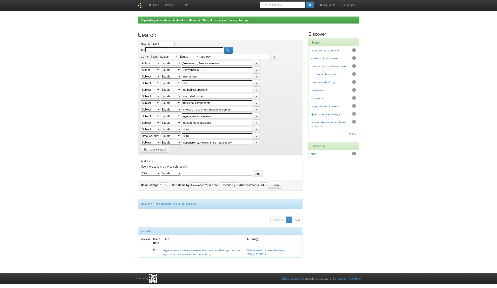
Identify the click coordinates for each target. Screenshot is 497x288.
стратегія (317, 98)
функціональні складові (326, 114)
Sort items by (180, 185)
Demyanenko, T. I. (258, 254)
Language (348, 5)
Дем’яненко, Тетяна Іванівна (265, 250)
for (143, 50)
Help (185, 5)
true (313, 154)
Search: (146, 44)
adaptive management (325, 50)
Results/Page (149, 185)
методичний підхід (323, 82)
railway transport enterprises (328, 66)
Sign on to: (329, 5)
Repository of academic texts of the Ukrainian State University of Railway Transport (196, 20)
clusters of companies (324, 58)
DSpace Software (291, 278)
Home (155, 5)
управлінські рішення (324, 106)
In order (214, 185)
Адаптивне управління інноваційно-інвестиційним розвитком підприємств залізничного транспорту (201, 252)
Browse (170, 5)
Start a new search (155, 149)
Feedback (355, 278)
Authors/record (249, 185)
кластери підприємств (325, 74)
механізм (317, 90)
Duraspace (339, 278)
